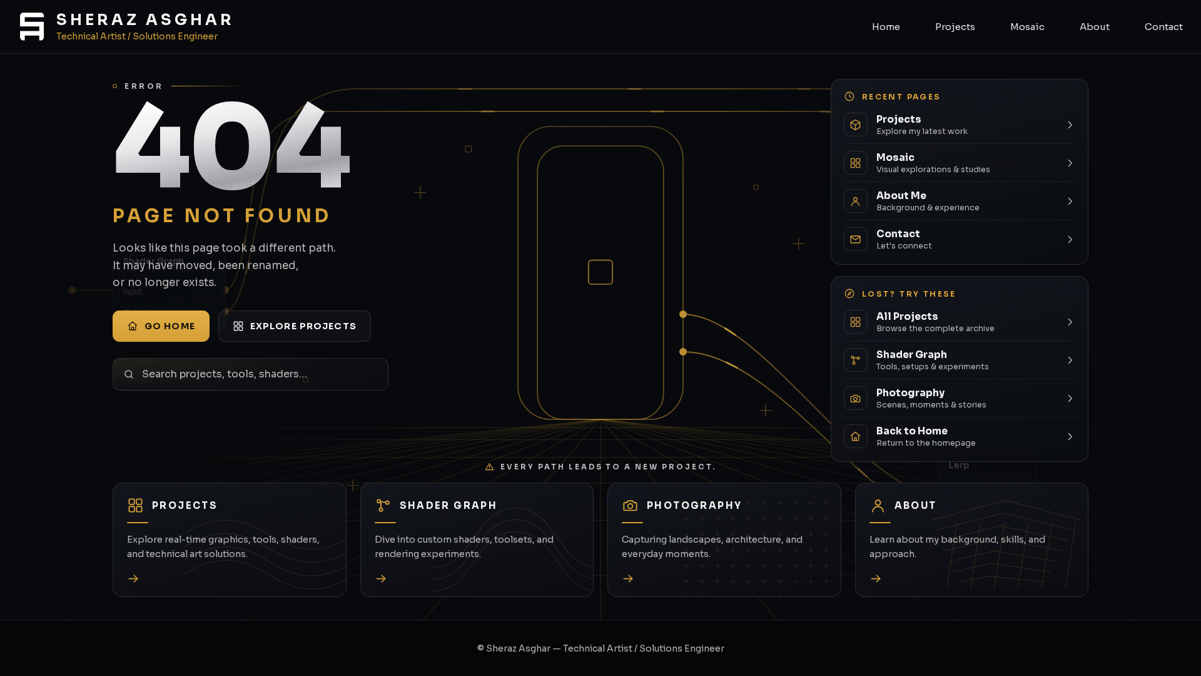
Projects (955, 27)
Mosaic (1027, 27)
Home (886, 27)
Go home (169, 326)
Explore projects (303, 326)
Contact (1164, 27)
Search (382, 374)
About (1095, 27)
